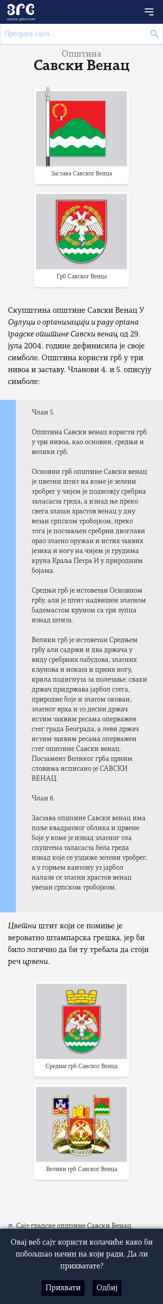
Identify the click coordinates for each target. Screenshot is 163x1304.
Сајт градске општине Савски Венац (73, 1226)
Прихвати (63, 1288)
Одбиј (107, 1288)
